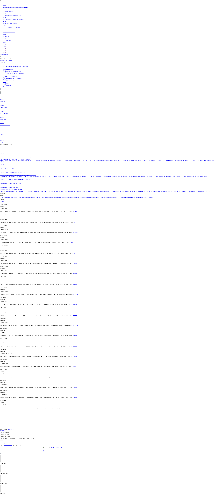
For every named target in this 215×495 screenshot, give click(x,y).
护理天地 (4, 21)
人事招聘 (11, 11)
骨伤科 (10, 197)
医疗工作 (4, 17)
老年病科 (19, 197)
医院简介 (4, 7)
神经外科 (38, 197)
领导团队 (8, 7)
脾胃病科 (71, 197)
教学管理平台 (12, 32)
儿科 (51, 197)
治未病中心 (43, 197)
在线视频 (10, 60)
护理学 (148, 197)
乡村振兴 (11, 15)
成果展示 (8, 36)
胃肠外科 (7, 197)
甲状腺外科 (140, 197)
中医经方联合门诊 (115, 197)
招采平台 (4, 42)
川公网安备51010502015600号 (56, 447)
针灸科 (35, 197)
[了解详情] (75, 211)
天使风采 (8, 23)
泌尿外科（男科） (134, 197)
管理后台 (10, 429)
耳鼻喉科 (129, 197)
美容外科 (105, 197)
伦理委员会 (19, 27)
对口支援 (19, 15)
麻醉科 (23, 197)
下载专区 (13, 429)
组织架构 (11, 7)
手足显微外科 (66, 197)
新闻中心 (4, 9)
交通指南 (26, 7)
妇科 (49, 197)
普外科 (13, 197)
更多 (1, 145)
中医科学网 (2, 430)
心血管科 (90, 197)
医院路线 (2, 60)
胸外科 (53, 197)
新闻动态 (4, 11)
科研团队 (8, 27)
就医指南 (22, 7)
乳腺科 (125, 197)
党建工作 (4, 13)
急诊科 (77, 197)
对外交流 (9, 40)
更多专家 (2, 201)
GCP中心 (15, 27)
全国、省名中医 (6, 19)
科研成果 (11, 27)
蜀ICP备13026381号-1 (8, 445)
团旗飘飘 (15, 15)
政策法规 (15, 23)
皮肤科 (74, 197)
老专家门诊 (2, 197)
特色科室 (4, 52)
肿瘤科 (102, 197)
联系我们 (19, 7)
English (9, 54)
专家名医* (11, 19)
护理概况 (4, 23)
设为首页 (2, 54)
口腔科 (62, 197)
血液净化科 (122, 197)
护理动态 (11, 23)
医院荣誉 (15, 7)
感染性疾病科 (85, 197)
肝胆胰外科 (26, 197)
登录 (1, 62)
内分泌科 (81, 197)
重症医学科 (31, 197)
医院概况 (4, 5)
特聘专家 (15, 19)
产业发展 (4, 34)
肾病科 (46, 197)
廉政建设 (8, 15)
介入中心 (145, 197)
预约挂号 (18, 19)
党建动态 (4, 15)
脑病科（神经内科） (96, 197)
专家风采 (4, 50)
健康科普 (4, 44)
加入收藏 (6, 54)
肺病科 (59, 197)
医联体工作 (5, 40)
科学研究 (4, 25)
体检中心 (151, 197)
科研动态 (4, 27)
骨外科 (16, 197)
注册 (4, 62)
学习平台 (6, 60)
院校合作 (4, 32)
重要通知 (8, 11)
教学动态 (8, 32)
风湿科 (108, 197)
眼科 (111, 197)
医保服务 (22, 19)
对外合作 (4, 38)
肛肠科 (56, 197)
